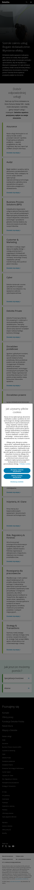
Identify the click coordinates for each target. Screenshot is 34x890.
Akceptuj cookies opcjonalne (17, 470)
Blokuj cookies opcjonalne (17, 476)
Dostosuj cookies (17, 482)
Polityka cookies (24, 464)
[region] (17, 445)
